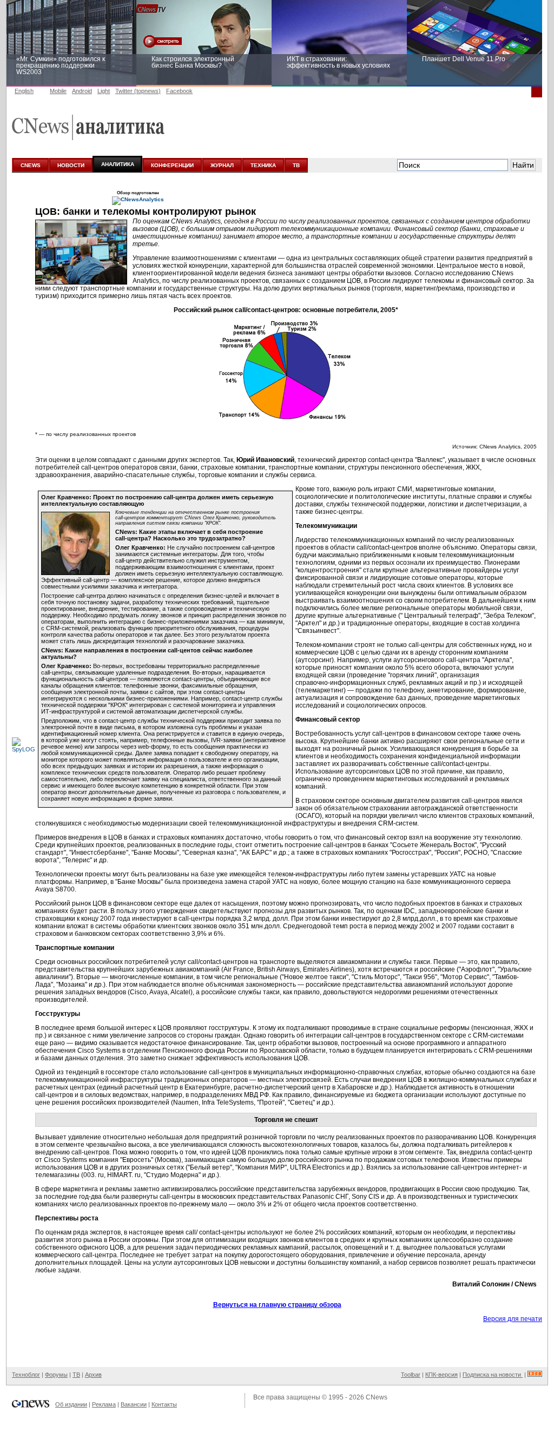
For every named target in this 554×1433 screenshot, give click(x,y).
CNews (376, 1397)
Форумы (56, 1374)
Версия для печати (512, 1319)
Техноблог (26, 1374)
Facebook (179, 91)
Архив (93, 1374)
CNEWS (31, 165)
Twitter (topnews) (138, 91)
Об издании (71, 1404)
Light (103, 91)
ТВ (296, 165)
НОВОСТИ (70, 165)
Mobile (58, 91)
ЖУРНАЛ (222, 165)
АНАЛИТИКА (117, 164)
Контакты (164, 1404)
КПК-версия (441, 1374)
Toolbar (410, 1374)
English (24, 91)
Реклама (104, 1404)
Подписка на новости (493, 1374)
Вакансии (134, 1404)
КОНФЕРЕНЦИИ (172, 165)
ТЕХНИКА (263, 165)
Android (82, 91)
